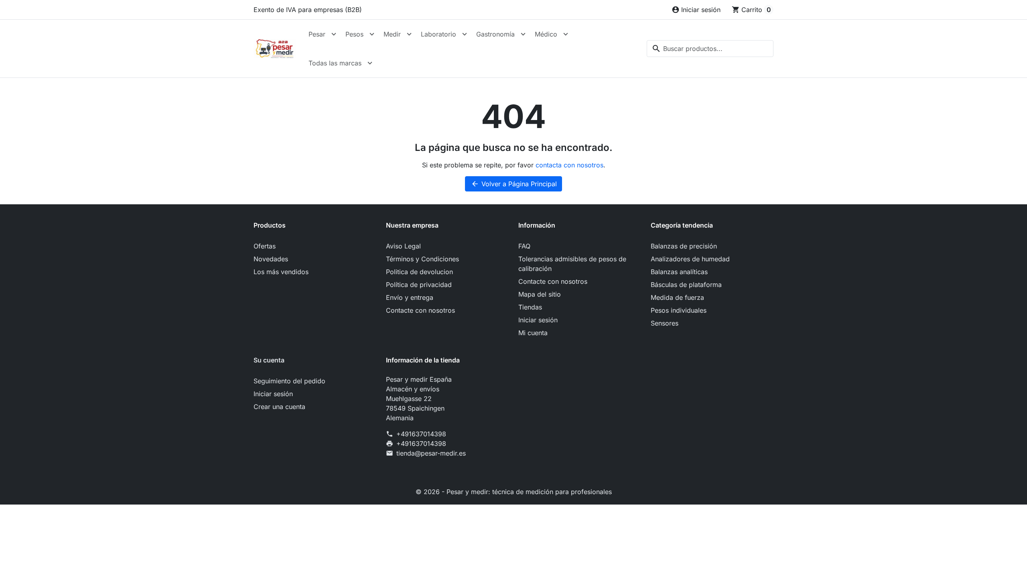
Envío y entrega (409, 297)
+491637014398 (421, 434)
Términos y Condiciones (422, 259)
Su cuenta (269, 360)
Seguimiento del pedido (289, 381)
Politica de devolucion (419, 272)
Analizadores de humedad (690, 259)
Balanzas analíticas (679, 272)
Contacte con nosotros (420, 310)
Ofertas (265, 246)
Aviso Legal (403, 246)
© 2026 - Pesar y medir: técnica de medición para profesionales (514, 492)
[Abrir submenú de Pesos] (372, 34)
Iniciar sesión (538, 320)
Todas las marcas (335, 63)
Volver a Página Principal (514, 184)
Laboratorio (438, 34)
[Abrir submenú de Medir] (409, 34)
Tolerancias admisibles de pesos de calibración (572, 264)
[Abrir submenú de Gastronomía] (523, 34)
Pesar (317, 34)
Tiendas (530, 307)
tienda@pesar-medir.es (431, 453)
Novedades (271, 259)
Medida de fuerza (677, 297)
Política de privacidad (419, 285)
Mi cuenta (533, 333)
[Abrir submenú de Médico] (565, 34)
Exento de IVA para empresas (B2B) (308, 10)
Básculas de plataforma (686, 285)
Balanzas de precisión (684, 246)
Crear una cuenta (279, 407)
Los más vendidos (281, 272)
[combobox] (710, 48)
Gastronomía (495, 34)
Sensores (664, 323)
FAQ (524, 246)
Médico (546, 34)
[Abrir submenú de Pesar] (334, 34)
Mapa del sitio (539, 294)
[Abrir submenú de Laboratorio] (464, 34)
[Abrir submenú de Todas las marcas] (370, 63)
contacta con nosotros (569, 165)
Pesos (354, 34)
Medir (392, 34)
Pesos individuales (678, 310)
